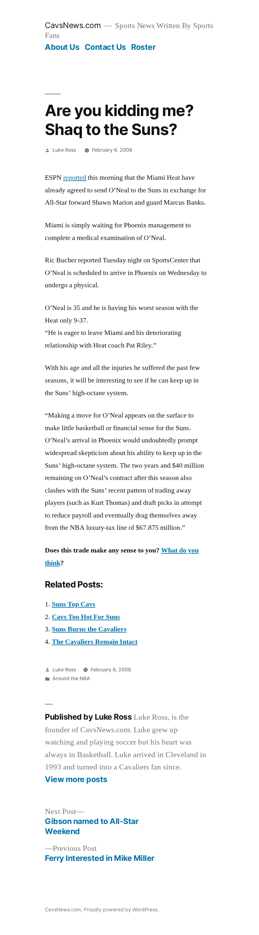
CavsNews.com (73, 25)
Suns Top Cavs (73, 604)
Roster (143, 47)
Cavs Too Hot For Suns (86, 616)
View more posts (76, 779)
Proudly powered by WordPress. (121, 910)
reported (74, 177)
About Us (62, 47)
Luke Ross (64, 150)
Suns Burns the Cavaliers (89, 629)
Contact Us (105, 47)
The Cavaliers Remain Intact (94, 641)
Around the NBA (71, 678)
